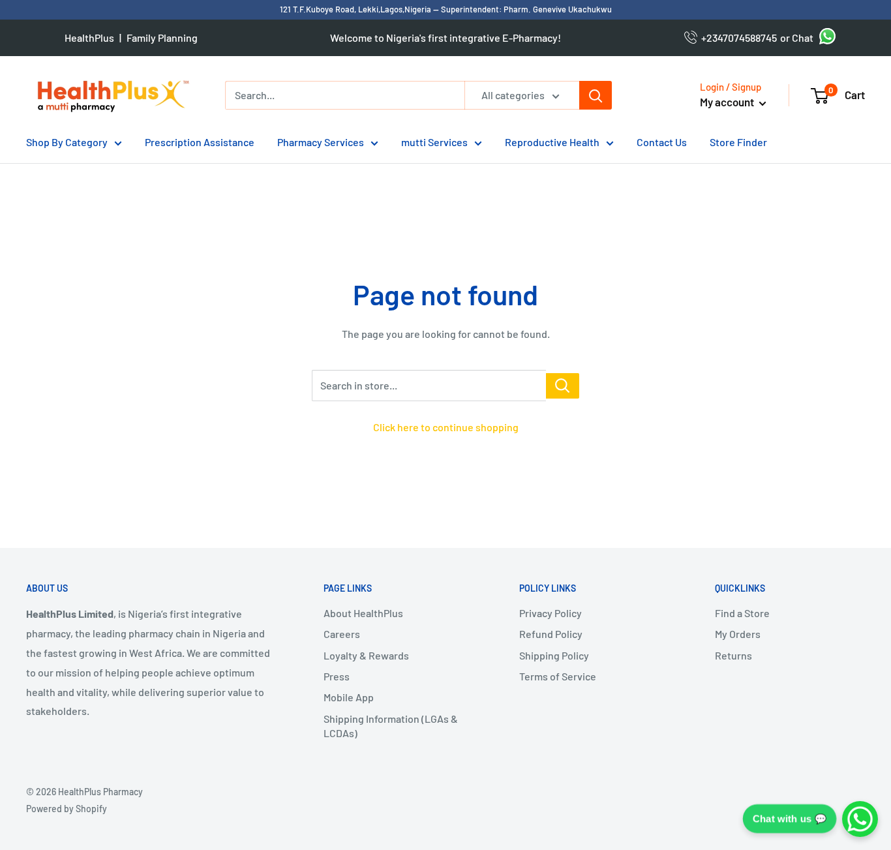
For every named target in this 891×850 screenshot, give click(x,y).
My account (728, 101)
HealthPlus (89, 37)
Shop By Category (67, 142)
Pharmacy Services (320, 142)
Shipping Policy (554, 655)
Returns (733, 655)
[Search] (595, 95)
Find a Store (742, 613)
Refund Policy (550, 634)
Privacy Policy (550, 613)
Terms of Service (557, 676)
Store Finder (738, 142)
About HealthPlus (363, 613)
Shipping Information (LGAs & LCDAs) (391, 725)
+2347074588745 (737, 37)
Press (337, 676)
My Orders (738, 634)
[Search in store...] (562, 386)
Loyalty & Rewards (366, 655)
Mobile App (349, 697)
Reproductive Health (552, 142)
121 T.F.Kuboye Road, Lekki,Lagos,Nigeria (356, 9)
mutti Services (434, 142)
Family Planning (162, 37)
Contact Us (662, 142)
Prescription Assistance (199, 142)
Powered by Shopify (66, 808)
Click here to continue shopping (446, 427)
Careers (342, 634)
